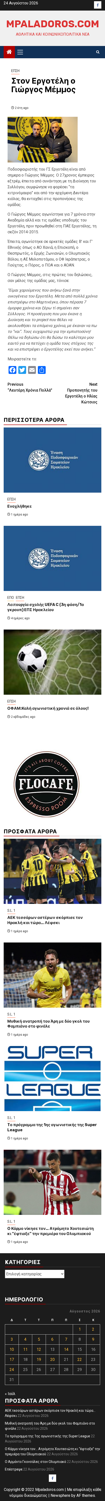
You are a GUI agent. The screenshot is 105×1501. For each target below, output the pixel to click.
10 (12, 1349)
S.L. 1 (11, 910)
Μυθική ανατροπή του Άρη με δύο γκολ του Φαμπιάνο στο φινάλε (48, 1024)
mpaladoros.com (52, 24)
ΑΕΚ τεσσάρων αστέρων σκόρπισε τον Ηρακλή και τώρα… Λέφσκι (45, 920)
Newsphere (60, 1495)
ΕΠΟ (10, 598)
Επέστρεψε (13, 1469)
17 (12, 1359)
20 (52, 1359)
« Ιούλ (10, 1393)
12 (39, 1349)
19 (39, 1359)
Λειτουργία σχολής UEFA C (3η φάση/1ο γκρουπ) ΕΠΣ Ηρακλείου (45, 607)
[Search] (98, 52)
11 (25, 1349)
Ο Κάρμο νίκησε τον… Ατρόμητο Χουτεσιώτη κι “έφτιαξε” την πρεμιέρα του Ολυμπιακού (50, 1231)
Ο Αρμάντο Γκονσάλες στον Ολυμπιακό (35, 1462)
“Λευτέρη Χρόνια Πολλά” (30, 387)
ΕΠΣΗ (15, 71)
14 (66, 1349)
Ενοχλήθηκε (19, 506)
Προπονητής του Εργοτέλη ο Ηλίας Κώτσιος (81, 393)
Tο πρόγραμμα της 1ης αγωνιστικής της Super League (47, 1436)
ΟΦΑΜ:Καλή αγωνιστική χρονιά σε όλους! (48, 708)
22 (79, 1359)
